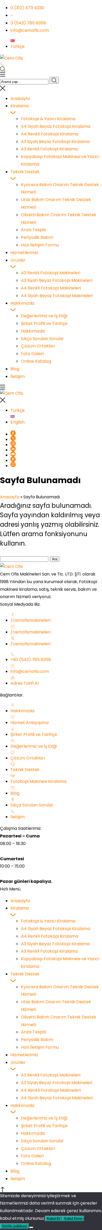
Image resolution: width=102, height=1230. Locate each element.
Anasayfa (9, 497)
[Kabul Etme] (31, 1227)
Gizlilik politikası (14, 1226)
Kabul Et (53, 1219)
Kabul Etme (73, 1219)
